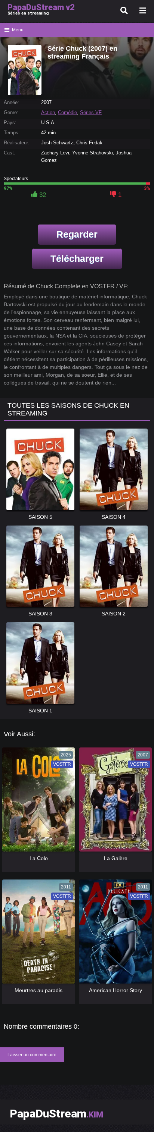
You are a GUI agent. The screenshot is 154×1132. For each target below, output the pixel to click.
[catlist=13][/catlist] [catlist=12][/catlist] (36, 802)
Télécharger (77, 258)
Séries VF (91, 112)
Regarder (77, 234)
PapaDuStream (56, 1113)
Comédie (67, 112)
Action (48, 112)
